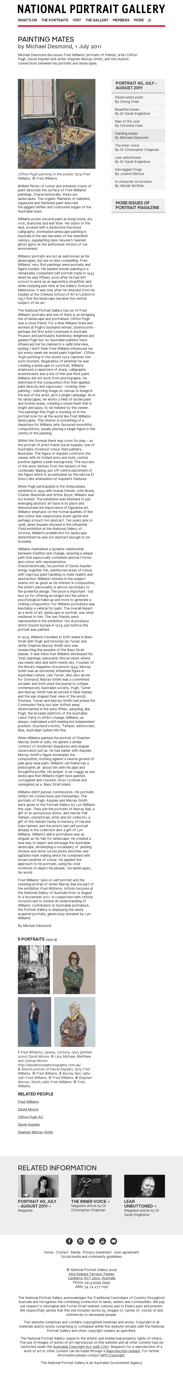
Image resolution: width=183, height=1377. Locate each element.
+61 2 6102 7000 (97, 1282)
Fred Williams (28, 1102)
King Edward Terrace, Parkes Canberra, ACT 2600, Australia (91, 1276)
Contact (62, 1252)
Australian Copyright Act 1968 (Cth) (81, 1347)
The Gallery (96, 20)
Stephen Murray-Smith (35, 1132)
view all (51, 939)
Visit (77, 20)
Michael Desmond (49, 46)
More (139, 20)
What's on (27, 20)
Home (48, 1252)
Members (121, 20)
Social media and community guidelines (91, 1257)
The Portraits (54, 20)
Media (75, 1252)
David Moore (28, 1109)
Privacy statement (97, 1252)
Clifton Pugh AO (30, 1117)
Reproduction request (123, 1351)
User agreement (126, 1252)
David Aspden (29, 1125)
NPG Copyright (112, 1355)
